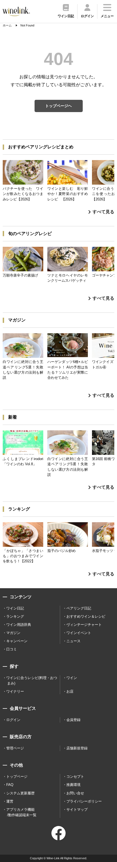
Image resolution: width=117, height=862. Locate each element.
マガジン (13, 633)
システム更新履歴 (20, 793)
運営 (9, 801)
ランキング (15, 616)
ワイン (71, 678)
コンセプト (75, 776)
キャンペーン (16, 641)
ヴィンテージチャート (84, 625)
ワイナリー (15, 691)
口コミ (11, 649)
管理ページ (15, 748)
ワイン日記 (15, 608)
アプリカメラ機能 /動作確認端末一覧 (21, 812)
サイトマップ (77, 809)
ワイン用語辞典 (18, 625)
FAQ (9, 785)
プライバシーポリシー (84, 801)
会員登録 (73, 720)
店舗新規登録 (77, 748)
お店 (69, 691)
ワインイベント (78, 633)
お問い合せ (75, 793)
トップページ (16, 776)
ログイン (13, 720)
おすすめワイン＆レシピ (85, 616)
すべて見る (103, 211)
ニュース (73, 641)
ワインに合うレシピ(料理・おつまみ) (31, 680)
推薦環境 (73, 785)
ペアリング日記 (78, 608)
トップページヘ (58, 106)
